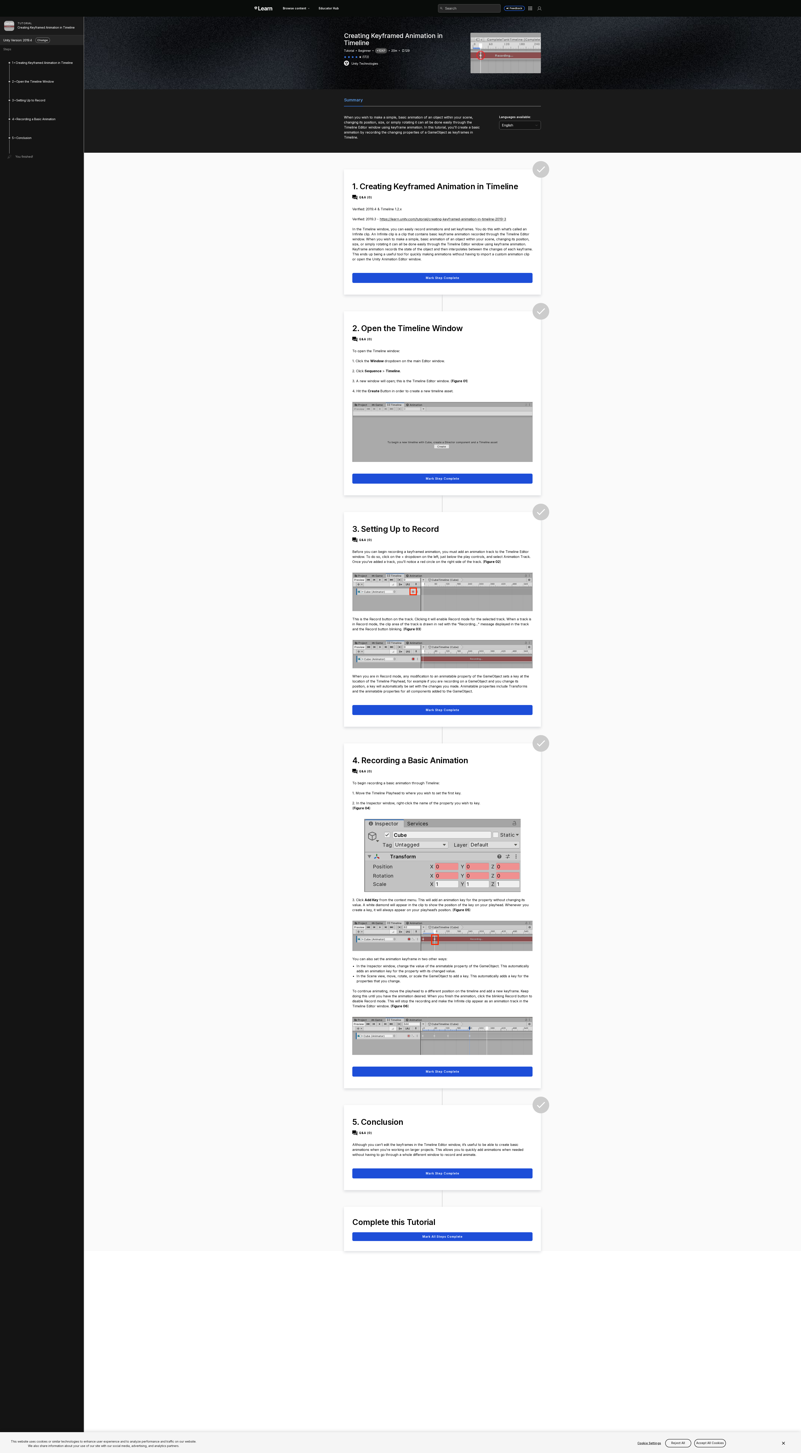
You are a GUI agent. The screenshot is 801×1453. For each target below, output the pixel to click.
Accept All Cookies (710, 1443)
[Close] (783, 1443)
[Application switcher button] (530, 8)
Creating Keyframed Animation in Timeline (46, 27)
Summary (353, 99)
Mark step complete (442, 278)
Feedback (516, 8)
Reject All (678, 1443)
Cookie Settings (649, 1443)
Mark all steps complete (442, 1236)
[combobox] (469, 8)
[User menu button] (539, 8)
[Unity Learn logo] (263, 8)
